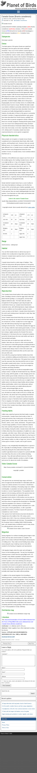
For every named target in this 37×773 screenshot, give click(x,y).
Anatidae (17, 20)
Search (32, 693)
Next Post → (32, 643)
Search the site (5, 691)
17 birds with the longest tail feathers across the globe (15, 711)
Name (4, 667)
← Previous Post (6, 643)
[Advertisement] (18, 753)
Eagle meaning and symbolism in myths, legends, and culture (17, 714)
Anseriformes (23, 20)
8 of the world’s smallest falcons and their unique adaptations (17, 706)
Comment (4, 654)
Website (4, 676)
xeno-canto (31, 207)
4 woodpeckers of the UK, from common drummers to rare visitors (18, 708)
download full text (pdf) (8, 636)
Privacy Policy (5, 725)
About (3, 722)
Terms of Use (5, 727)
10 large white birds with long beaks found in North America (16, 703)
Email (3, 672)
